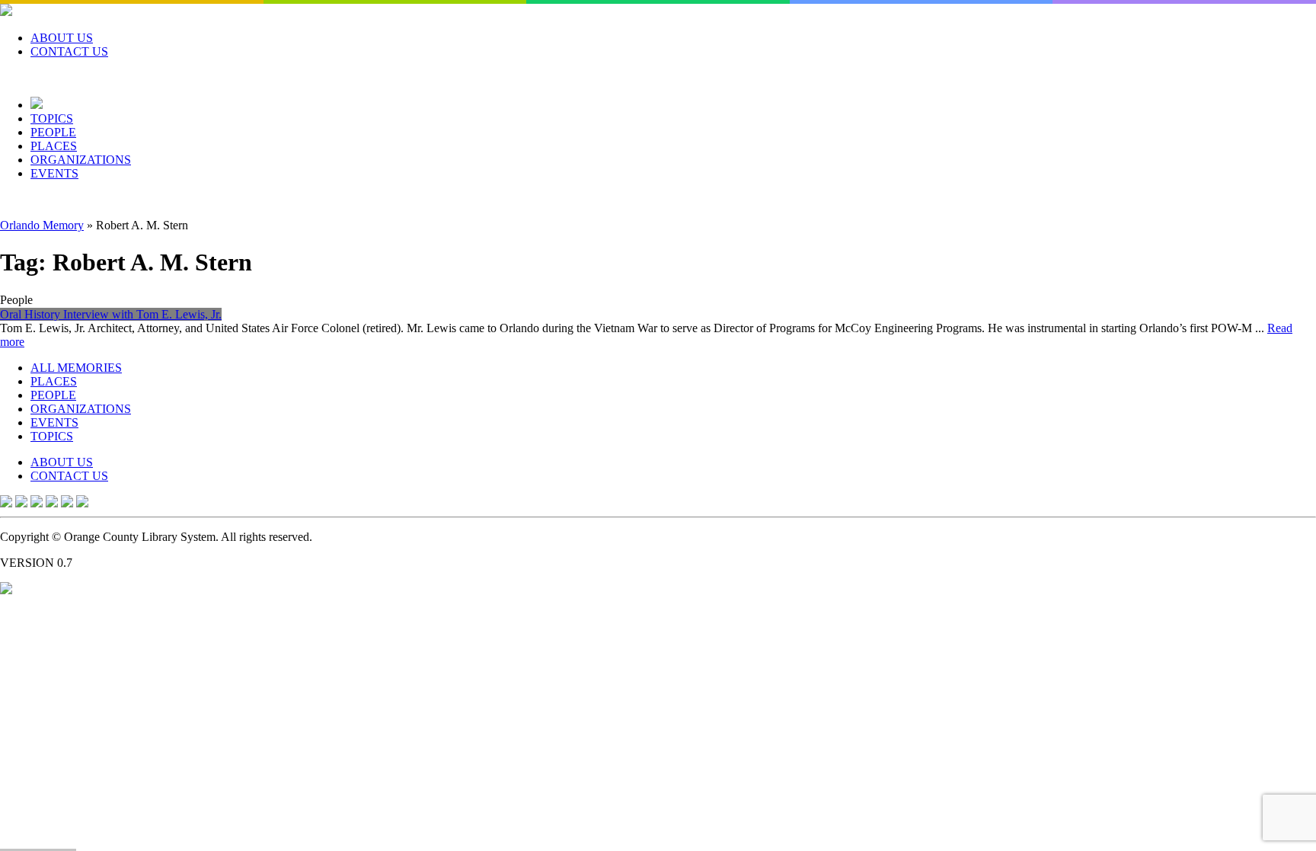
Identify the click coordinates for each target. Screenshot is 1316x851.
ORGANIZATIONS (80, 159)
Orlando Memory (42, 225)
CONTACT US (69, 51)
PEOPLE (53, 132)
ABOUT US (61, 37)
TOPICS (51, 118)
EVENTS (54, 173)
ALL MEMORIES (76, 367)
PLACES (53, 145)
